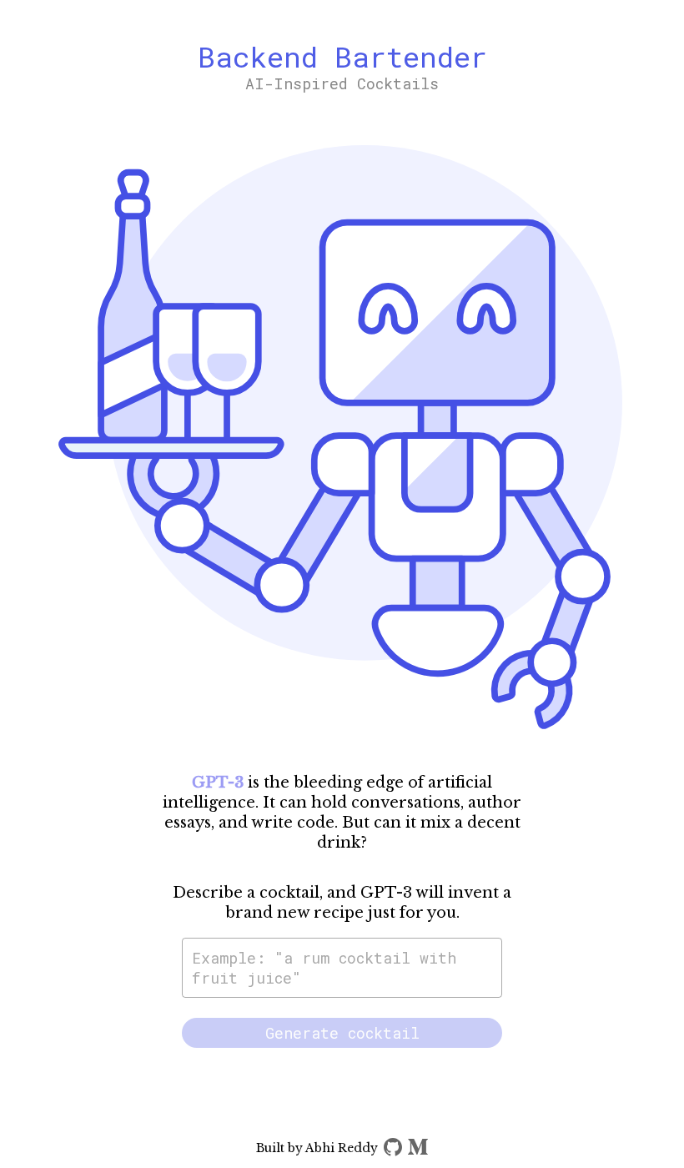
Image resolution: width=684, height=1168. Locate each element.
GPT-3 (218, 782)
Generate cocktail (342, 1033)
